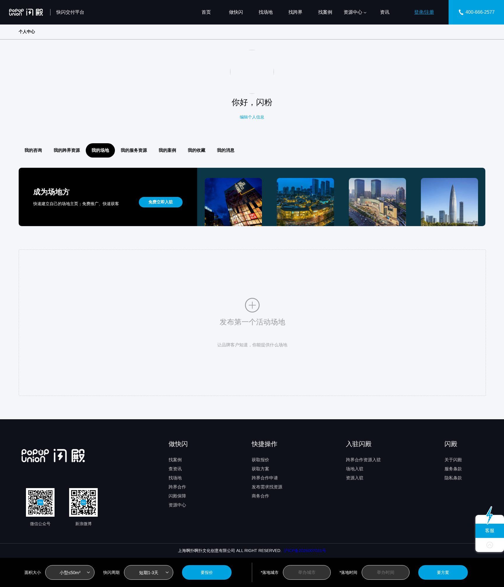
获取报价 (260, 459)
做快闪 (236, 12)
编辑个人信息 (252, 117)
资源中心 (353, 12)
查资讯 (175, 468)
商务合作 (260, 495)
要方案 (443, 572)
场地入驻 (354, 468)
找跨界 (295, 12)
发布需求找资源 (267, 486)
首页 (206, 12)
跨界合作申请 (265, 477)
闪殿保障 (177, 495)
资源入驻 (354, 477)
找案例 (325, 12)
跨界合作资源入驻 (363, 459)
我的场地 (100, 150)
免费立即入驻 (160, 202)
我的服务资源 (134, 150)
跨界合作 (177, 486)
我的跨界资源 (67, 150)
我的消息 (226, 150)
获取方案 (260, 468)
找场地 (266, 12)
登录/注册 (424, 12)
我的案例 (167, 150)
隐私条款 (453, 477)
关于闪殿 (453, 459)
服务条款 (453, 468)
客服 (489, 530)
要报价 (207, 572)
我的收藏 (196, 150)
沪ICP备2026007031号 (303, 550)
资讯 (384, 12)
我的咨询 (33, 150)
